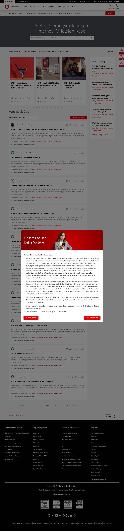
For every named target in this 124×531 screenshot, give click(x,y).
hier (55, 263)
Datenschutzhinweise (30, 311)
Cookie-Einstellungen (48, 311)
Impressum (62, 311)
